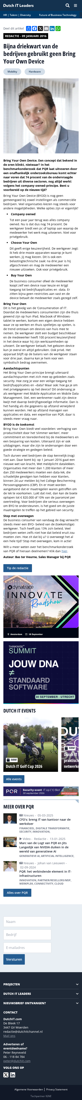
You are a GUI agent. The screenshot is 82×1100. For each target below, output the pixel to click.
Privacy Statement (56, 1089)
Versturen (14, 959)
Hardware (35, 71)
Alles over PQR (17, 893)
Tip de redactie (17, 568)
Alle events (14, 779)
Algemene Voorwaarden (29, 1089)
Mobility (12, 71)
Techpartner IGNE (41, 1096)
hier (64, 551)
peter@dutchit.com (16, 1061)
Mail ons (9, 1036)
